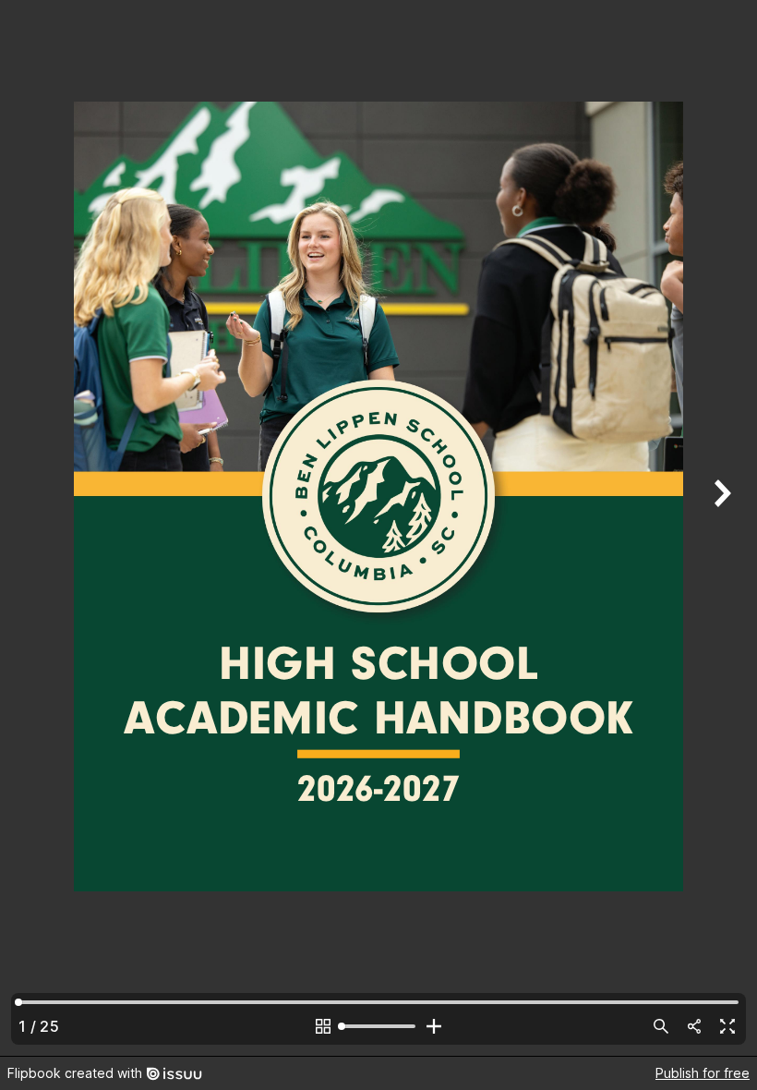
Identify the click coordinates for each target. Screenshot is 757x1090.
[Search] (661, 1026)
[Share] (694, 1026)
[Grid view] (323, 1026)
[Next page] (720, 528)
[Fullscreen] (727, 1026)
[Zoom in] (434, 1026)
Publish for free (702, 1073)
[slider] (378, 1026)
